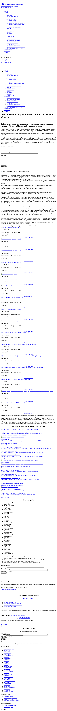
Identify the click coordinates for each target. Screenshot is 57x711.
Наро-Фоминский (8, 671)
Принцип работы (11, 29)
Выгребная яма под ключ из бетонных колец (12, 485)
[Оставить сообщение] (22, 4)
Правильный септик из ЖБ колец (15, 48)
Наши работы (7, 51)
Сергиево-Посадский (9, 649)
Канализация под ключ (12, 43)
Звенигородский (8, 674)
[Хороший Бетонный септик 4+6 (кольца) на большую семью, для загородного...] (27, 402)
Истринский (7, 663)
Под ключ (9, 28)
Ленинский (6, 682)
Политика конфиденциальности (9, 589)
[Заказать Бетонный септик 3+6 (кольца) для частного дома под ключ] (18, 344)
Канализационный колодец (13, 21)
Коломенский (7, 679)
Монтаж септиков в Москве (11, 602)
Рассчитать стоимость (6, 120)
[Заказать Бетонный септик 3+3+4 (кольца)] (12, 297)
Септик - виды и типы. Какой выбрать (10, 455)
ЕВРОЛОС (9, 33)
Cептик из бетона (5, 462)
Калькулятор (4, 624)
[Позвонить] (23, 4)
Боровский (6, 673)
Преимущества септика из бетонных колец (11, 447)
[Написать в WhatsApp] (1, 4)
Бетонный (9, 15)
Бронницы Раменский (9, 681)
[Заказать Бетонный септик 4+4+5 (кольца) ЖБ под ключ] (15, 379)
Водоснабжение (8, 49)
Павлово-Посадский (9, 655)
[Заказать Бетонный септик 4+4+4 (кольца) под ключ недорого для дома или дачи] (22, 367)
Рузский (6, 665)
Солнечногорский (8, 677)
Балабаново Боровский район (11, 700)
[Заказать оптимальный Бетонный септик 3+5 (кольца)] (15, 332)
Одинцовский (7, 683)
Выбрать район (4, 60)
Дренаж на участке (11, 41)
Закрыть (3, 639)
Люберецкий (7, 686)
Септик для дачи (5, 497)
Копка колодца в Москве (10, 606)
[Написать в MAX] (13, 4)
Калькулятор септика (6, 7)
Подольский (7, 659)
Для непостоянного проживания (15, 17)
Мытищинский (7, 653)
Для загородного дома (12, 16)
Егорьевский (7, 669)
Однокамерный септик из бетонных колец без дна (13, 493)
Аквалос (9, 32)
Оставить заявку (5, 63)
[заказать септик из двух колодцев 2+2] (11, 227)
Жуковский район (8, 696)
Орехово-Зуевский (8, 691)
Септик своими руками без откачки (10, 470)
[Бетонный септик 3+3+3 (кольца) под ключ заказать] (14, 285)
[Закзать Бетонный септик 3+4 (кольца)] (11, 309)
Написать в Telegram (6, 67)
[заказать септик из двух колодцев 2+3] (11, 239)
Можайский (7, 689)
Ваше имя (3, 150)
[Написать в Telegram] (3, 4)
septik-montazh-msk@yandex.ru (17, 615)
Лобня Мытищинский (9, 687)
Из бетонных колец (11, 20)
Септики (6, 13)
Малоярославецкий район (10, 698)
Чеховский (6, 661)
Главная (6, 11)
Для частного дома (11, 19)
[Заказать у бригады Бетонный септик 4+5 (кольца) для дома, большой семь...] (27, 391)
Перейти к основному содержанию (9, 6)
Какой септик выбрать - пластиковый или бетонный (14, 435)
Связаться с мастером (28, 598)
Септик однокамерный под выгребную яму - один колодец (16, 481)
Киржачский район (8, 707)
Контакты (6, 52)
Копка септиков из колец (13, 25)
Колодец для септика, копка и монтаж (16, 23)
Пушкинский (7, 651)
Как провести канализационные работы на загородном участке (17, 431)
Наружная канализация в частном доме (10, 489)
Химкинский (7, 654)
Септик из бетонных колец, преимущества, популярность (15, 466)
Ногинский (6, 657)
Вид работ (3, 155)
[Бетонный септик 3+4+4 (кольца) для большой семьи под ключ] (17, 321)
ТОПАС (9, 35)
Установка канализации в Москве (12, 603)
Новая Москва (7, 658)
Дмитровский (7, 650)
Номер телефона (5, 152)
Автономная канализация (13, 39)
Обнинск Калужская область (11, 699)
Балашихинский (8, 678)
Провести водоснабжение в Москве (13, 605)
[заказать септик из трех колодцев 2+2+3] (11, 262)
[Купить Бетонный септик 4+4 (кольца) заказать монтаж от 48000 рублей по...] (22, 356)
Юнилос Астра (10, 36)
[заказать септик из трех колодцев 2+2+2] (11, 250)
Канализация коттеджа (6, 439)
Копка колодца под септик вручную (16, 24)
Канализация (7, 37)
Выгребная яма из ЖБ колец (14, 40)
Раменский (6, 662)
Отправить (3, 166)
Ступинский (7, 670)
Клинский (6, 675)
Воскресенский (7, 667)
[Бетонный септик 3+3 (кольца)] (9, 274)
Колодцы (6, 12)
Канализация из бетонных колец (9, 443)
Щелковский (7, 685)
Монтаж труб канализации (13, 45)
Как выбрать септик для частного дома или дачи (13, 458)
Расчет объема (10, 31)
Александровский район (10, 705)
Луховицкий (7, 690)
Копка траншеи (10, 44)
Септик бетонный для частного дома (10, 474)
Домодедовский (8, 666)
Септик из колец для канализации (9, 451)
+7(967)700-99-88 (5, 65)
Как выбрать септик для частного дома (10, 478)
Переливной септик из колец (14, 27)
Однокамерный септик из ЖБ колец (16, 47)
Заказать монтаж (28, 237)
